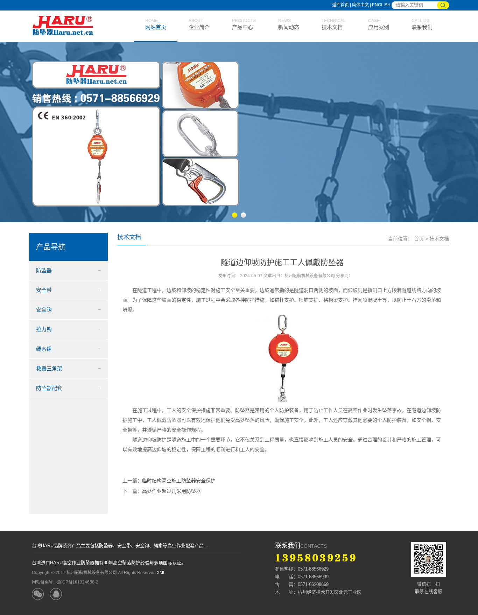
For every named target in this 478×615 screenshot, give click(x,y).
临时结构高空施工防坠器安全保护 (179, 480)
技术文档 (332, 27)
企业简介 (199, 27)
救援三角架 (49, 368)
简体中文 (361, 4)
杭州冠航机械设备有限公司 (66, 26)
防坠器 (44, 270)
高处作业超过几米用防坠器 (171, 491)
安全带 (44, 290)
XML (161, 572)
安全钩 (44, 310)
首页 (419, 239)
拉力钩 (44, 329)
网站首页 (155, 27)
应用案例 (378, 27)
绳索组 (44, 349)
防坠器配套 (49, 388)
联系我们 (422, 27)
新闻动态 (288, 27)
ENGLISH (381, 4)
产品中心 (242, 27)
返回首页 (340, 4)
